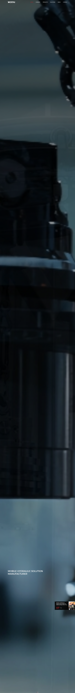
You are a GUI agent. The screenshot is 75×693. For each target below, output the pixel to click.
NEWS (59, 2)
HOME (31, 2)
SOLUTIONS (52, 2)
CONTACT (65, 2)
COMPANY (38, 2)
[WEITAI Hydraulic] (11, 2)
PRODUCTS (45, 2)
